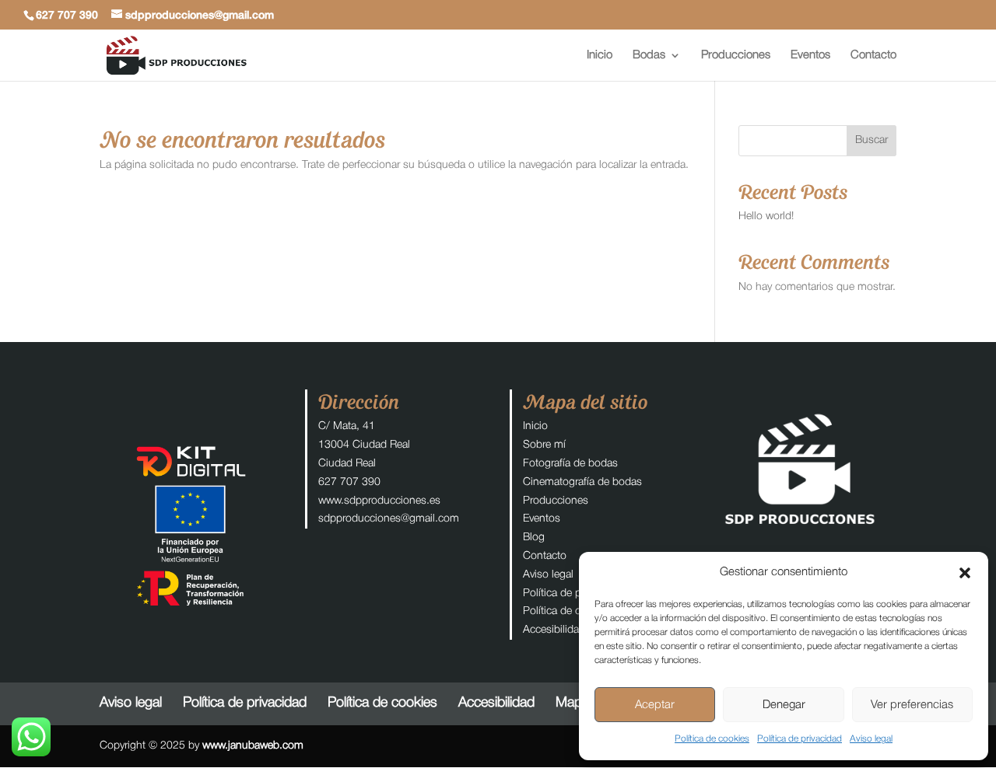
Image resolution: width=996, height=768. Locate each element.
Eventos (810, 55)
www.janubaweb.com (252, 746)
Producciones (735, 55)
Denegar (784, 705)
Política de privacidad (799, 739)
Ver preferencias (912, 705)
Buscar (871, 140)
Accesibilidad (554, 630)
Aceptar (655, 705)
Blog (534, 537)
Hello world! (766, 216)
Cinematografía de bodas (582, 482)
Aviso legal (871, 739)
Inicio (599, 55)
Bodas (649, 55)
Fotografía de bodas (570, 464)
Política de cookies (712, 739)
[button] (965, 573)
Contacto (873, 55)
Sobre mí (544, 445)
